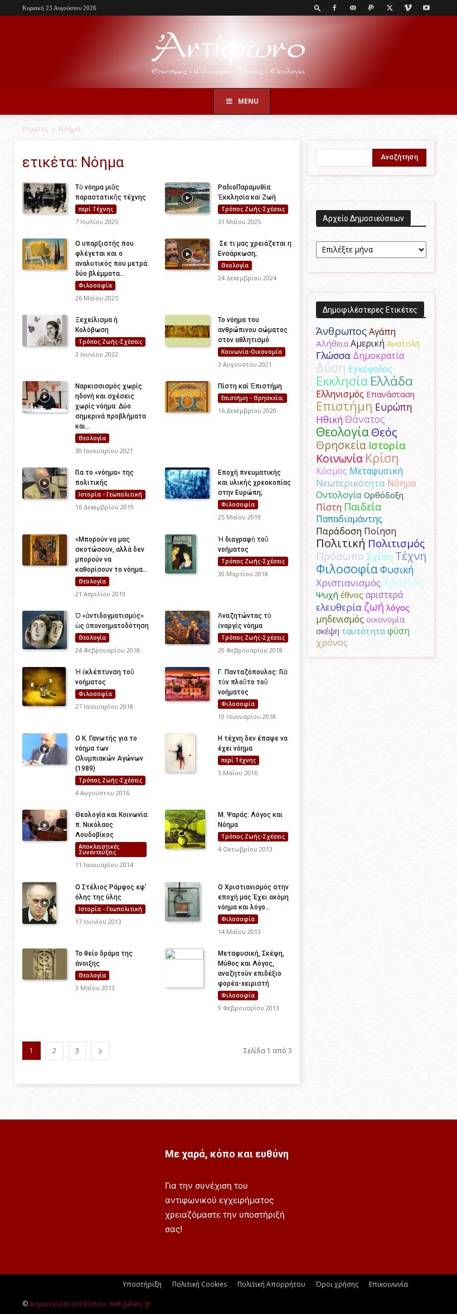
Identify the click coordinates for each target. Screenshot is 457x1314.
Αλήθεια (332, 343)
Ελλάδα (391, 381)
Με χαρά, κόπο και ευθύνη (227, 1154)
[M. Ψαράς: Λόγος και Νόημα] (187, 829)
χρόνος (332, 642)
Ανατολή (403, 343)
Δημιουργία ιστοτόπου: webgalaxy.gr (90, 1303)
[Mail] (352, 8)
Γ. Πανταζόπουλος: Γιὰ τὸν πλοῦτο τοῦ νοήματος (253, 682)
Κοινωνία (339, 458)
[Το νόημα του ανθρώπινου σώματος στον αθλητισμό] (187, 330)
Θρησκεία (341, 444)
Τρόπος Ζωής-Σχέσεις (253, 209)
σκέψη (327, 630)
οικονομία (385, 619)
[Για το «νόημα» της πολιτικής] (44, 483)
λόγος (398, 607)
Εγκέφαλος (370, 369)
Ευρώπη (393, 406)
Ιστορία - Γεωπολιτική (110, 494)
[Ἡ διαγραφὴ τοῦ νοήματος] (187, 554)
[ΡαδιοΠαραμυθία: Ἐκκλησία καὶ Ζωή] (187, 197)
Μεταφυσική (376, 471)
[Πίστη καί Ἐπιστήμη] (187, 396)
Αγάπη (382, 331)
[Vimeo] (408, 8)
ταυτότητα (363, 630)
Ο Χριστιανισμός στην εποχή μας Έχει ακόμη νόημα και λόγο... (253, 897)
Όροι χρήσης (337, 1284)
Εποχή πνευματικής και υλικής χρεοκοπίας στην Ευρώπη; (254, 483)
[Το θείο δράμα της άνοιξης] (44, 964)
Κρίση (382, 458)
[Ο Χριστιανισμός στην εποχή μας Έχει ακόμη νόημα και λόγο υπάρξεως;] (187, 901)
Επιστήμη (344, 406)
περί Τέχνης (96, 209)
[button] (317, 7)
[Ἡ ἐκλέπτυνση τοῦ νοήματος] (44, 686)
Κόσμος (331, 471)
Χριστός (403, 582)
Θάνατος (365, 419)
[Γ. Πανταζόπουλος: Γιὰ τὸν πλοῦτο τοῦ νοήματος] (187, 684)
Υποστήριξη (142, 1284)
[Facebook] (334, 8)
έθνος (352, 594)
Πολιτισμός (396, 543)
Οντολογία (339, 495)
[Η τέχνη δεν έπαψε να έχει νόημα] (187, 752)
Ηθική (329, 419)
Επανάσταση (390, 394)
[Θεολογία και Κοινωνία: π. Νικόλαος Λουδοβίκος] (44, 825)
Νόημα (401, 483)
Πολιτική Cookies (199, 1284)
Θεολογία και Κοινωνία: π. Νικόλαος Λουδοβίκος (112, 825)
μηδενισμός (340, 619)
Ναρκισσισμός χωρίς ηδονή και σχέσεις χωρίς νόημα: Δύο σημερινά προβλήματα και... (110, 406)
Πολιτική (341, 543)
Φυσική (397, 569)
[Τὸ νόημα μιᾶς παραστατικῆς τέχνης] (44, 197)
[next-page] (100, 1051)
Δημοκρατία (378, 355)
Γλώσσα (333, 355)
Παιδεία (362, 506)
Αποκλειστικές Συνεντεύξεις (99, 849)
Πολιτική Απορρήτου (271, 1284)
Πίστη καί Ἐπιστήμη (250, 386)
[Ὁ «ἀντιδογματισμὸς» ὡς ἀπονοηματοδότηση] (44, 630)
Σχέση (379, 557)
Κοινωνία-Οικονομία (251, 352)
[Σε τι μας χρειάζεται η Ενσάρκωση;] (187, 254)
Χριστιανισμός (348, 582)
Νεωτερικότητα (350, 482)
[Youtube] (426, 8)
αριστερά (384, 594)
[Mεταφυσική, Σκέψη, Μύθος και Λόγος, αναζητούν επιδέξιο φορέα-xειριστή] (187, 967)
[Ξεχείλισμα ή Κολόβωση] (44, 330)
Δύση (331, 367)
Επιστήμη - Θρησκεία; (252, 398)
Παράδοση (339, 530)
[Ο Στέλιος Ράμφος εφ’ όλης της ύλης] (44, 903)
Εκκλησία (342, 381)
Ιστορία (387, 445)
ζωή (374, 606)
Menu (248, 101)
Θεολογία (235, 265)
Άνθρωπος (341, 331)
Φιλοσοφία (95, 285)
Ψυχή (327, 594)
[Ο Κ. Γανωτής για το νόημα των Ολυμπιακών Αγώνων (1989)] (44, 749)
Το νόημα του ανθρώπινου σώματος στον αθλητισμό (253, 330)
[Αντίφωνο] (228, 53)
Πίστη (329, 507)
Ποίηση (380, 531)
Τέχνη (410, 555)
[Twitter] (389, 8)
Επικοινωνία (388, 1284)
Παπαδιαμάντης (349, 519)
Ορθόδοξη (383, 494)
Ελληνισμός (340, 394)
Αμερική (368, 343)
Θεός (384, 432)
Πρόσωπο (340, 556)
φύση (398, 631)
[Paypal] (371, 8)
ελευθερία (339, 607)
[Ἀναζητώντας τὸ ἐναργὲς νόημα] (187, 627)
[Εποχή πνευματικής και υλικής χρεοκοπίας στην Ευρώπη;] (187, 483)
